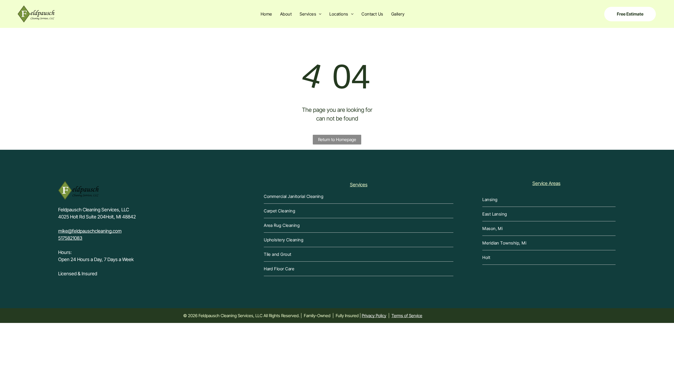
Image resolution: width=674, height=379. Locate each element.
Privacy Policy (374, 315)
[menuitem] (266, 13)
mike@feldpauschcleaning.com (90, 231)
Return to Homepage (337, 139)
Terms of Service (406, 315)
